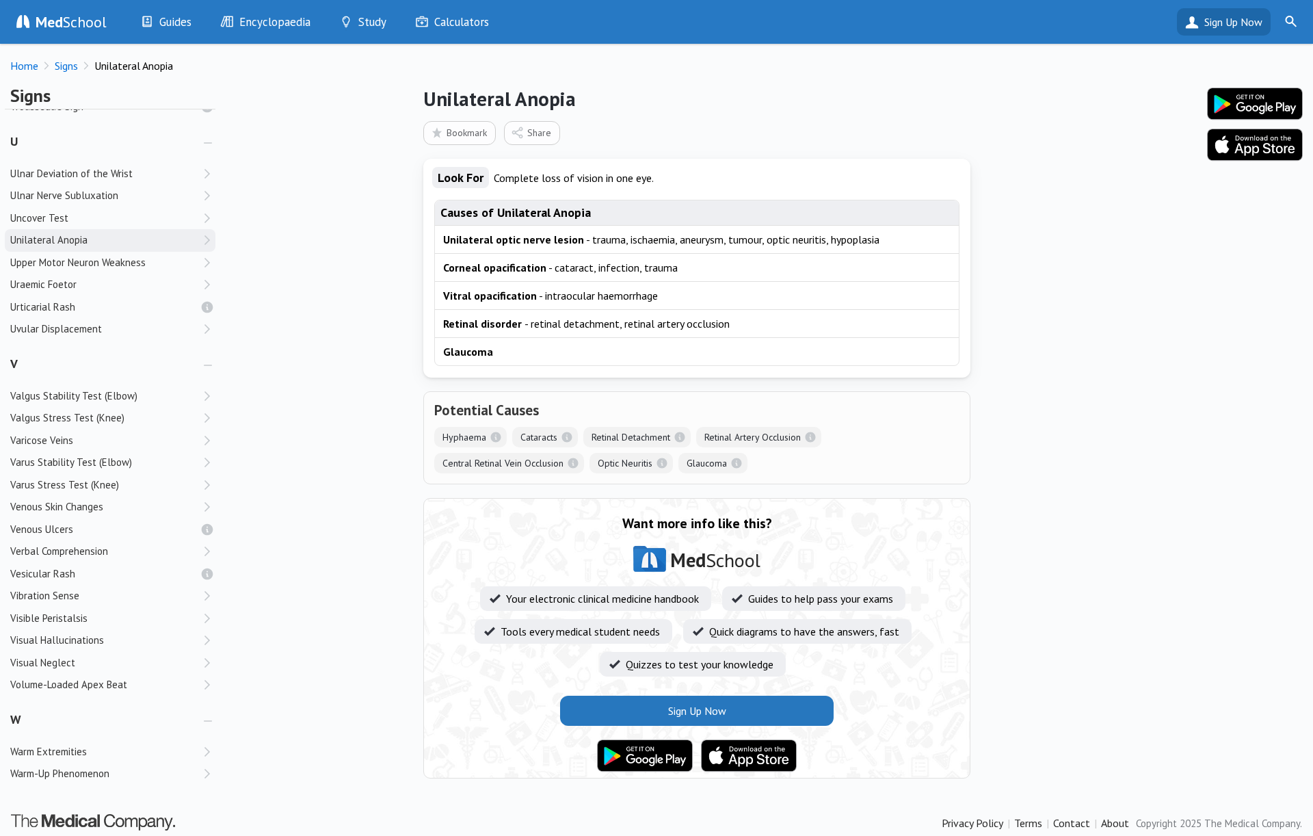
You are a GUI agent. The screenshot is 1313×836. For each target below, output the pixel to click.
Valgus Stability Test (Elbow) (73, 395)
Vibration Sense (44, 595)
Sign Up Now (1233, 22)
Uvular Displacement (56, 328)
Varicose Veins (41, 440)
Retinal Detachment (631, 437)
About (1115, 823)
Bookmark (467, 133)
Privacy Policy (972, 823)
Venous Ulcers (41, 529)
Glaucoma (707, 463)
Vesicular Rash (42, 573)
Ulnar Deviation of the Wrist (71, 173)
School (71, 21)
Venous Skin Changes (56, 506)
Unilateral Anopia (49, 239)
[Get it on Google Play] (645, 756)
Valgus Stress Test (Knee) (67, 417)
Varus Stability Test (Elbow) (71, 462)
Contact (1071, 823)
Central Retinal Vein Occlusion (502, 463)
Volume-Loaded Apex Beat (68, 684)
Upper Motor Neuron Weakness (78, 262)
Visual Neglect (42, 662)
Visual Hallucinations (57, 639)
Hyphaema (464, 437)
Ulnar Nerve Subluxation (64, 195)
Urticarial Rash (42, 306)
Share (539, 133)
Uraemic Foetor (43, 284)
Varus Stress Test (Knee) (64, 484)
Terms (1028, 823)
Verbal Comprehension (59, 551)
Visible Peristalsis (49, 618)
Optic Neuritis (625, 463)
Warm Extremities (48, 751)
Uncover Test (39, 217)
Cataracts (538, 437)
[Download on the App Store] (749, 756)
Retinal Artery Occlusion (752, 437)
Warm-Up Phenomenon (59, 773)
